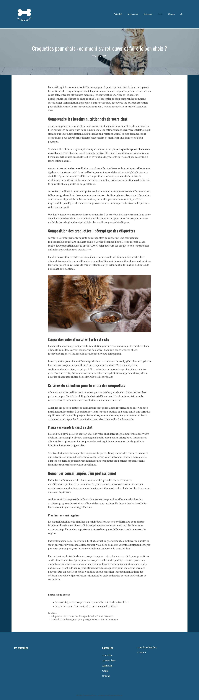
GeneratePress (115, 696)
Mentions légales (147, 647)
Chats (160, 14)
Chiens (171, 14)
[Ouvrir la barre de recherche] (181, 14)
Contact (141, 652)
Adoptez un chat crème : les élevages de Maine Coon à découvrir (82, 616)
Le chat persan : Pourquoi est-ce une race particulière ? (86, 606)
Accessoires (133, 14)
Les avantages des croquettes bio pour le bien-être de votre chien (91, 602)
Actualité (118, 14)
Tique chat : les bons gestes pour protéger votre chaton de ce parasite (84, 619)
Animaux (148, 14)
